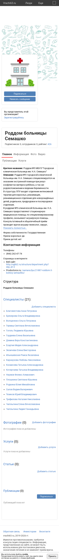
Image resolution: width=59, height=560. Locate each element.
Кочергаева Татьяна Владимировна (24, 370)
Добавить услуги (47, 447)
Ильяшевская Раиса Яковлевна (22, 355)
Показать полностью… (15, 228)
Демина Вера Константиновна (22, 340)
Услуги (8, 441)
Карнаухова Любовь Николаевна (23, 360)
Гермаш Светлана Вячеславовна (23, 325)
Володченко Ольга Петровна (21, 320)
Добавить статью (46, 471)
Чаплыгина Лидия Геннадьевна (22, 409)
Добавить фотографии (44, 422)
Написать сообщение (20, 99)
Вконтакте (44, 531)
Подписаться (20, 94)
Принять (52, 556)
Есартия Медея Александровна (22, 345)
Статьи (8, 464)
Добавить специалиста (44, 306)
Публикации (11, 490)
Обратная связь (11, 531)
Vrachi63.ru (9, 3)
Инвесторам (29, 531)
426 (49, 144)
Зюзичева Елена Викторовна (21, 350)
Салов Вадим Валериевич (19, 389)
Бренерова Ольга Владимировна (23, 316)
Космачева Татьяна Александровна (24, 365)
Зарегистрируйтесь (14, 117)
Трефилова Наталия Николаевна (23, 399)
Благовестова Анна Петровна (21, 311)
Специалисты (13, 299)
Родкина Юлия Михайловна (20, 384)
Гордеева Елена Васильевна (20, 335)
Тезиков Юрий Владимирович (21, 394)
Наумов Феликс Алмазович (20, 374)
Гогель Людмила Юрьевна (19, 330)
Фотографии (12, 422)
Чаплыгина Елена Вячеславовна (23, 404)
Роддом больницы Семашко (18, 288)
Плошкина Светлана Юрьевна (21, 379)
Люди (28, 3)
